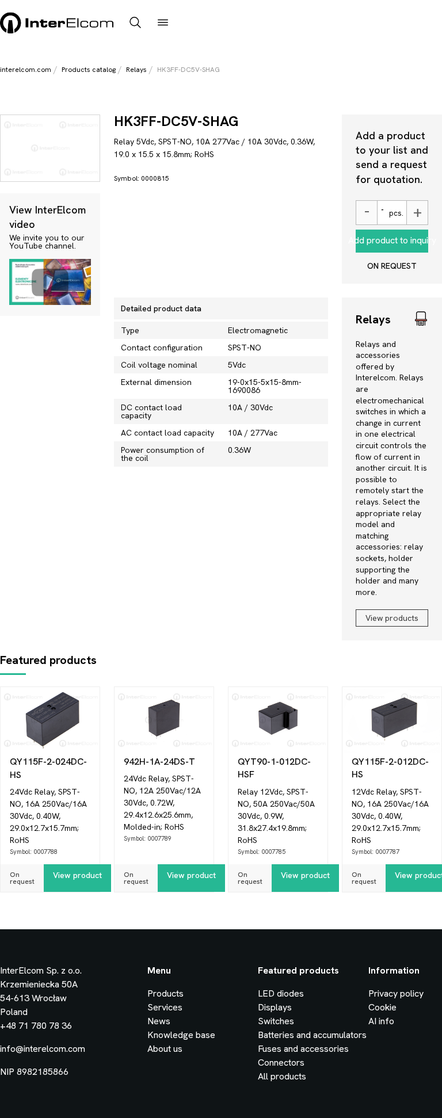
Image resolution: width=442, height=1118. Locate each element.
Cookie (382, 1007)
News (158, 1021)
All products (282, 1076)
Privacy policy (396, 993)
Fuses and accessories (303, 1049)
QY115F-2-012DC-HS (390, 767)
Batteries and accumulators (312, 1035)
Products (165, 993)
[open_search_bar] (135, 24)
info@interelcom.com (42, 1049)
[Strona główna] (57, 31)
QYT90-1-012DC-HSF (274, 767)
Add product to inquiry (392, 240)
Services (164, 1007)
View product (77, 875)
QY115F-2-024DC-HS (48, 767)
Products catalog (89, 69)
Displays (275, 1007)
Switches (276, 1021)
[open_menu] (163, 24)
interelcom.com (25, 69)
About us (164, 1049)
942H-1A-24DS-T (159, 761)
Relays (136, 69)
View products (391, 618)
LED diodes (281, 993)
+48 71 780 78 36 (36, 1026)
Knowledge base (181, 1035)
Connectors (281, 1062)
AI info (381, 1021)
